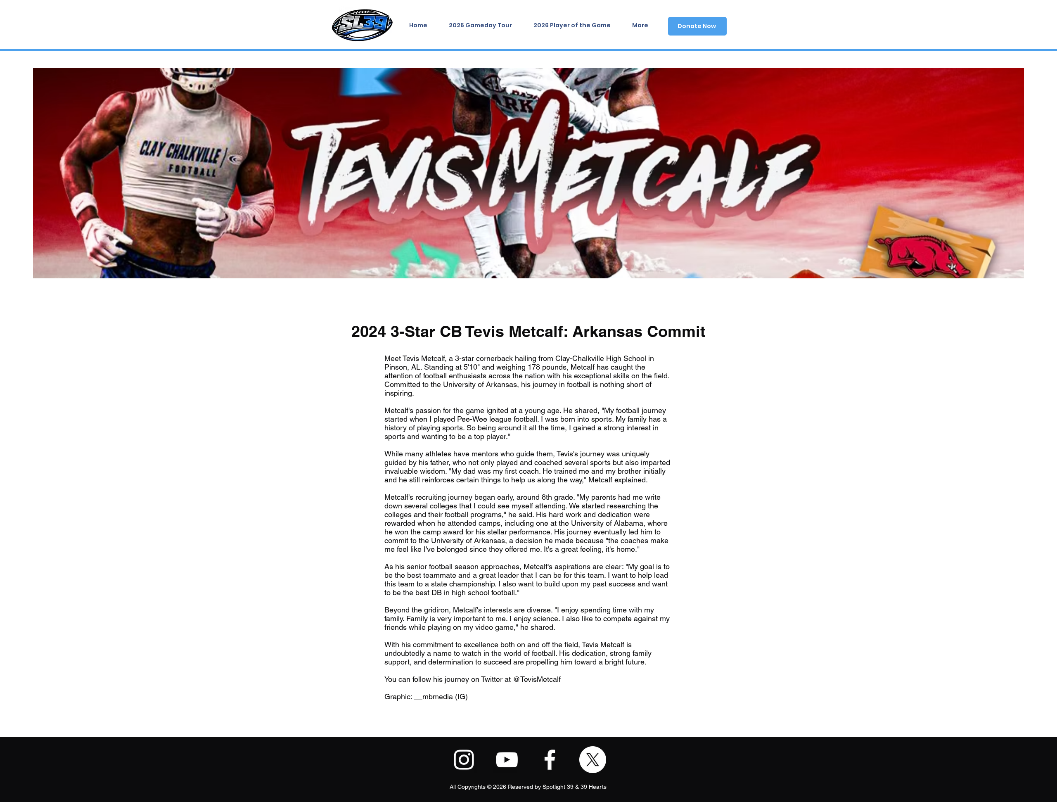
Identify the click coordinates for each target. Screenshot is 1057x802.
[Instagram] (463, 759)
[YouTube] (506, 759)
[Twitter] (592, 759)
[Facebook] (549, 759)
